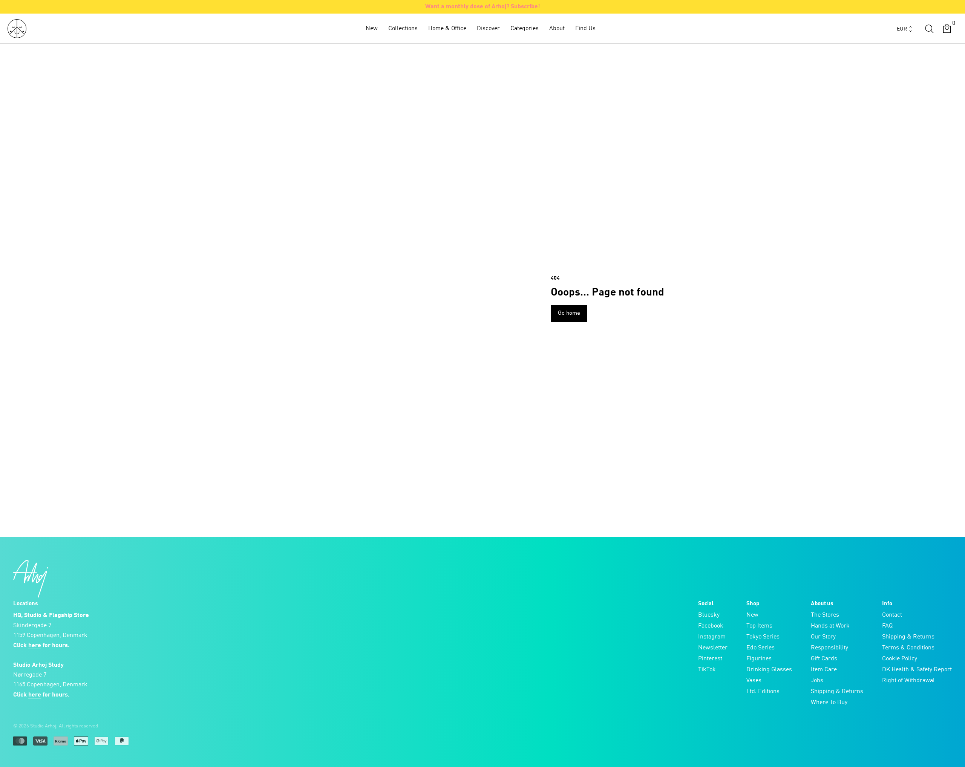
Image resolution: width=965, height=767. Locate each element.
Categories (524, 29)
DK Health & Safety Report (917, 670)
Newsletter (713, 648)
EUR (902, 29)
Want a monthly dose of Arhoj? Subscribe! (482, 7)
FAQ (887, 626)
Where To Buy (829, 703)
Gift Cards (824, 659)
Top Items (759, 626)
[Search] (929, 29)
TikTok (707, 670)
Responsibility (829, 648)
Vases (753, 681)
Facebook (710, 626)
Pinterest (710, 659)
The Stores (825, 615)
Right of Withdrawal (908, 681)
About (557, 29)
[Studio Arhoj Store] (17, 28)
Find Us (585, 29)
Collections (403, 29)
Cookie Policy (899, 659)
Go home (569, 313)
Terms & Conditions (908, 648)
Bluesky (709, 615)
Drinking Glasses (769, 670)
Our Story (823, 637)
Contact (892, 615)
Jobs (817, 681)
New (372, 29)
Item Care (824, 670)
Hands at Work (830, 626)
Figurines (759, 659)
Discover (488, 29)
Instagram (712, 637)
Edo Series (760, 648)
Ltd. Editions (763, 692)
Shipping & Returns (837, 692)
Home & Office (447, 29)
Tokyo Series (763, 637)
